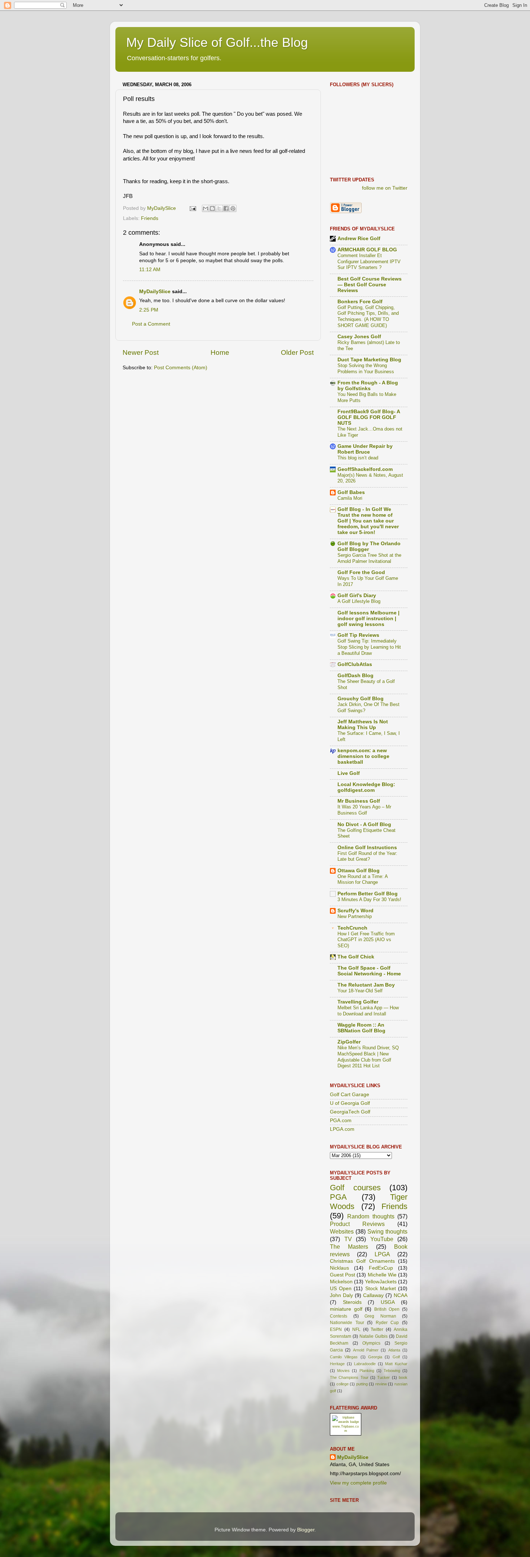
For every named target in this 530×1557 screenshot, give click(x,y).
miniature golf (346, 1309)
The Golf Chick (355, 957)
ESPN (336, 1329)
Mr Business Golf (358, 801)
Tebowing (392, 1370)
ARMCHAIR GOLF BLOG (367, 249)
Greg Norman (380, 1316)
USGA (388, 1302)
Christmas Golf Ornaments (362, 1261)
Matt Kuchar (396, 1364)
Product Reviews (357, 1224)
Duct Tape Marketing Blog (369, 359)
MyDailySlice (155, 291)
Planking (366, 1370)
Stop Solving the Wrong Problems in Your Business (365, 368)
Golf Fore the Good (361, 572)
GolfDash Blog (355, 675)
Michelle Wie (382, 1275)
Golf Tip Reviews (358, 635)
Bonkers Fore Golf (360, 301)
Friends (149, 218)
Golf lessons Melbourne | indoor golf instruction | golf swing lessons (368, 618)
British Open (387, 1309)
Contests (338, 1316)
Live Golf (348, 773)
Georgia (375, 1357)
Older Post (297, 352)
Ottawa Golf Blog (358, 870)
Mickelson (341, 1281)
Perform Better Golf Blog (367, 893)
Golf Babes (351, 492)
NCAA (400, 1295)
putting (362, 1384)
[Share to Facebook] (226, 208)
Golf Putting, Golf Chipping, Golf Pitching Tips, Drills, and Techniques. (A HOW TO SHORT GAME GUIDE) (368, 316)
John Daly (341, 1295)
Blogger (305, 1529)
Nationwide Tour (347, 1322)
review (381, 1384)
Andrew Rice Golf (358, 238)
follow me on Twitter (384, 188)
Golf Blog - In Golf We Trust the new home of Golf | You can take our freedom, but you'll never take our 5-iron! (368, 521)
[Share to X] (219, 208)
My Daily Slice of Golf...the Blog (217, 42)
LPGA (382, 1254)
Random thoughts (370, 1216)
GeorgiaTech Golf (350, 1112)
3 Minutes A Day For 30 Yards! (369, 899)
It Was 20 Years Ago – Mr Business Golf (364, 810)
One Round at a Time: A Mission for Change (362, 879)
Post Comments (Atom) (180, 367)
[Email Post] (192, 208)
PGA (338, 1196)
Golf (396, 1357)
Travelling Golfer (357, 1002)
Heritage (337, 1364)
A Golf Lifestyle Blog (358, 601)
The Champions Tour (349, 1377)
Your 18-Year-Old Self (360, 990)
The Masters (349, 1246)
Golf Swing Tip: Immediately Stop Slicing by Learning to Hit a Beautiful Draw (369, 647)
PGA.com (341, 1120)
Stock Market (380, 1288)
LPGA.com (342, 1129)
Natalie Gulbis (373, 1336)
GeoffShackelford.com (365, 469)
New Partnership (354, 916)
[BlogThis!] (212, 208)
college (342, 1384)
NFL (356, 1329)
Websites (342, 1231)
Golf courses (355, 1187)
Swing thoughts (387, 1231)
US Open (341, 1288)
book (403, 1377)
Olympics (371, 1343)
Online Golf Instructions (367, 847)
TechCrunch (352, 928)
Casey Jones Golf (359, 336)
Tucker (383, 1377)
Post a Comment (151, 324)
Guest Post (342, 1275)
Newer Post (141, 352)
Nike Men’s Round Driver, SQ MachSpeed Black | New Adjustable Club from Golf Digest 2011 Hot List (368, 1056)
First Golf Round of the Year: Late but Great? (367, 856)
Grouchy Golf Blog (360, 698)
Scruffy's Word (355, 910)
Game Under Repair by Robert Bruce (365, 449)
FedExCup (381, 1268)
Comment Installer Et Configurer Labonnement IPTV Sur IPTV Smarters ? (369, 261)
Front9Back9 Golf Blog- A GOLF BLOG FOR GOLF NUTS (368, 417)
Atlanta (394, 1350)
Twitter (377, 1329)
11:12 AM (149, 269)
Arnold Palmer (366, 1350)
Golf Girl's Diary (356, 595)
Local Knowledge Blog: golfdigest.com (366, 787)
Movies (343, 1370)
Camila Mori (349, 498)
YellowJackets (381, 1281)
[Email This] (205, 208)
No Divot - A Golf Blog (364, 824)
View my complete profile (358, 1483)
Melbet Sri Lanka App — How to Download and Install (368, 1010)
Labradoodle (365, 1364)
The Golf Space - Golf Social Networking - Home (369, 970)
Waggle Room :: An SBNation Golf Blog (361, 1027)
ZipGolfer (349, 1042)
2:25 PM (148, 310)
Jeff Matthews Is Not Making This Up (362, 724)
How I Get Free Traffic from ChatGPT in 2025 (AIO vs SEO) (366, 939)
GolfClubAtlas (354, 664)
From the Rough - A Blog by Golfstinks (367, 385)
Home (220, 352)
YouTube (381, 1239)
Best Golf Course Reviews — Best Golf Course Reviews (369, 284)
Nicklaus (339, 1268)
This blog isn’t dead (357, 457)
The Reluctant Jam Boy (366, 985)
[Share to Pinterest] (233, 208)
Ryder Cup (387, 1322)
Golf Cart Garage (349, 1094)
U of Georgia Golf (350, 1103)
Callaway (373, 1295)
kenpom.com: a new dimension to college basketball (363, 756)
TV (348, 1239)
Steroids (352, 1302)
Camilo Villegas (344, 1357)
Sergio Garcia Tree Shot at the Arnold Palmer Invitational (369, 558)
